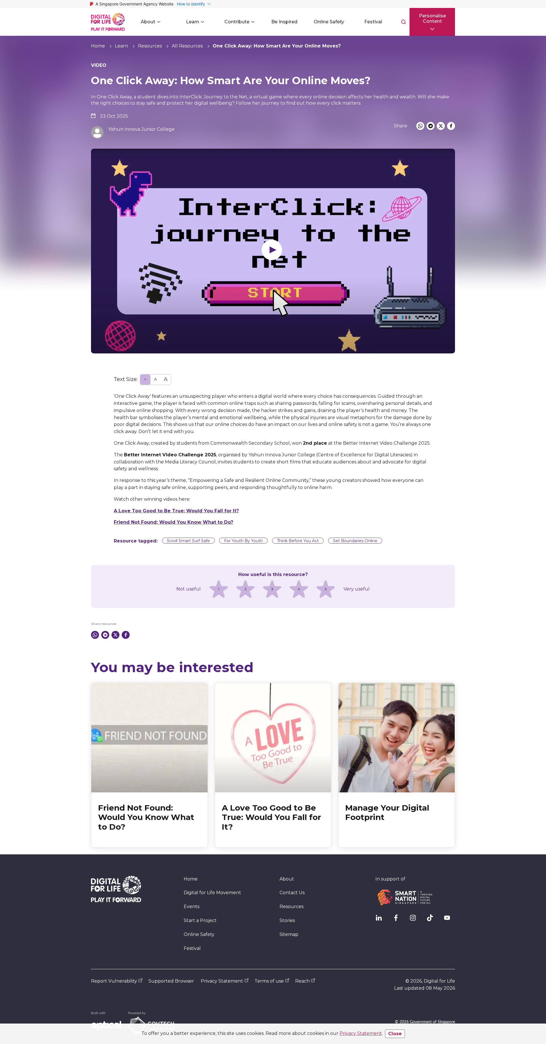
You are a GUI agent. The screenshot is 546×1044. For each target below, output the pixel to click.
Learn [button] (192, 21)
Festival (192, 948)
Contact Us (292, 892)
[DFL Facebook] (398, 920)
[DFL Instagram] (415, 920)
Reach (302, 981)
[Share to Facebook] (451, 126)
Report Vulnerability (114, 981)
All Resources (187, 46)
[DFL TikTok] (432, 920)
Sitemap (289, 934)
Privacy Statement (361, 1033)
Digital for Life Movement (212, 892)
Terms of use (269, 981)
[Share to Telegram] (431, 126)
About (287, 879)
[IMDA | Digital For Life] (108, 22)
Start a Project (200, 920)
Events (191, 906)
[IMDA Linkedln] (381, 920)
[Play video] (273, 251)
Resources (150, 46)
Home (98, 46)
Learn (121, 46)
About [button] (148, 21)
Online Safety (199, 934)
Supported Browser (171, 981)
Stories (287, 920)
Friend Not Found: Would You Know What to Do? (173, 522)
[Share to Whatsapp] (420, 126)
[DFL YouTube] (449, 920)
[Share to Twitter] (441, 126)
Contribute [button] (236, 21)
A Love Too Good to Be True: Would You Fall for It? (176, 510)
